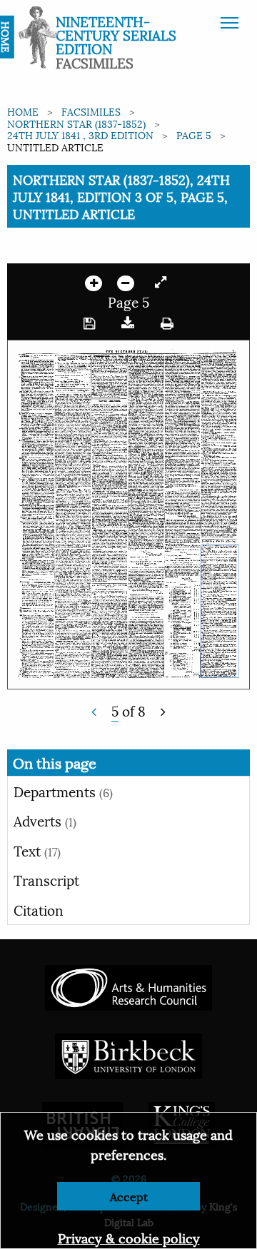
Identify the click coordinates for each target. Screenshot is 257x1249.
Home (23, 110)
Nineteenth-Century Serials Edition (116, 34)
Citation (39, 909)
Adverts (45, 820)
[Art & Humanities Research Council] (128, 986)
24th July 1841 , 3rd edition (80, 134)
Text (37, 850)
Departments (63, 791)
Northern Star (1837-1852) (76, 123)
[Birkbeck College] (128, 1054)
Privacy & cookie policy (129, 1237)
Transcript (46, 879)
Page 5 (193, 134)
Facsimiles (91, 110)
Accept (129, 1196)
